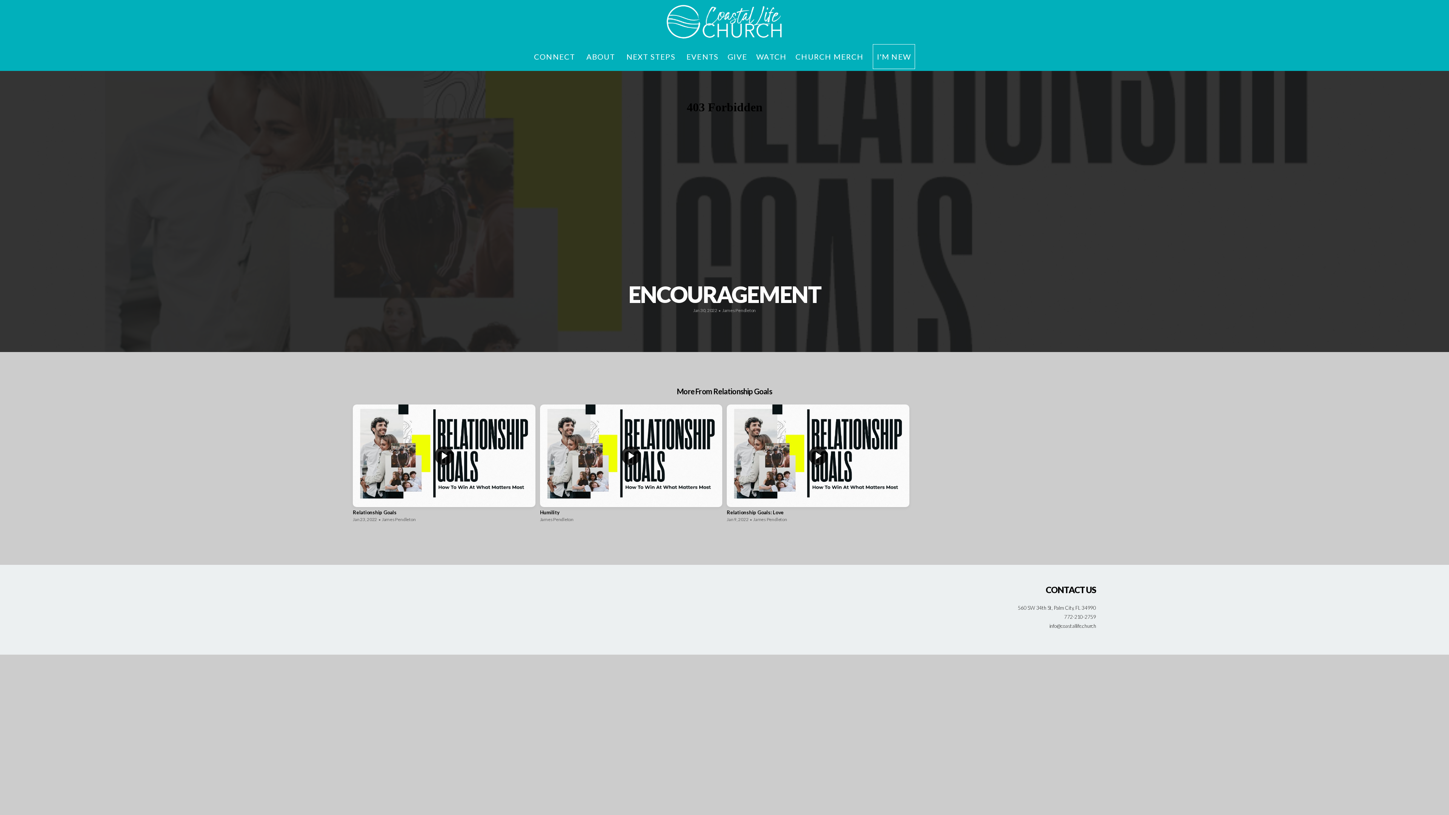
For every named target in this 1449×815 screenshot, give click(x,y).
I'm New (894, 56)
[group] (444, 465)
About (601, 56)
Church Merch (829, 56)
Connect (555, 56)
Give (737, 56)
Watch (771, 56)
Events (702, 56)
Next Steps (651, 56)
